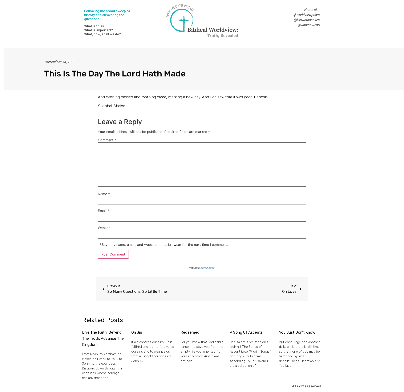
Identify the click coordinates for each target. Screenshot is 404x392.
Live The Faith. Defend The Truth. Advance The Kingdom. (103, 338)
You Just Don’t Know (297, 332)
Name (104, 193)
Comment (107, 140)
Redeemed (190, 332)
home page (207, 268)
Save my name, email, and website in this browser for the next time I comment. (165, 244)
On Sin (136, 332)
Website (104, 227)
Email (103, 210)
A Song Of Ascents (246, 332)
